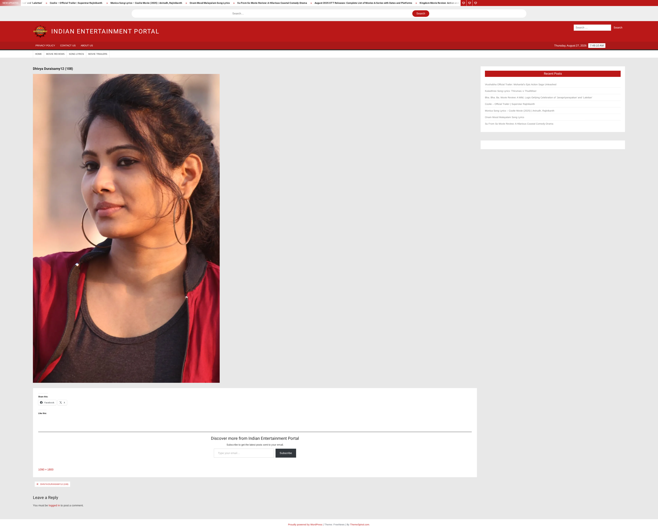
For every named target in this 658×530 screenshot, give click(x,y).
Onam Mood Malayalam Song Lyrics (140, 3)
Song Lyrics (76, 54)
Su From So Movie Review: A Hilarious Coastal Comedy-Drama (202, 3)
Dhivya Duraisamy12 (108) (54, 484)
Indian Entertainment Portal (105, 31)
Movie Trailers (97, 54)
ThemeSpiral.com (359, 524)
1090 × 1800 (45, 469)
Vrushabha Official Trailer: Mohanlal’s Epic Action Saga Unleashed (520, 84)
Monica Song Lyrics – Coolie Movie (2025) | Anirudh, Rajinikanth (77, 3)
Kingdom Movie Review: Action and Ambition (375, 3)
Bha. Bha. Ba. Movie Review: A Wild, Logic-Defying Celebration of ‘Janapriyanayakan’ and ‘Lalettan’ (538, 97)
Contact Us (68, 45)
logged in (54, 505)
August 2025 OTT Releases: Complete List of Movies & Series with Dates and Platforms (294, 3)
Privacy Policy (45, 45)
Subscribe (286, 453)
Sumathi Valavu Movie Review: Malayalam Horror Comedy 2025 (443, 3)
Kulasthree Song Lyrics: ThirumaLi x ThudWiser (511, 91)
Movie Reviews (55, 54)
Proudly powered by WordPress (305, 524)
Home (38, 54)
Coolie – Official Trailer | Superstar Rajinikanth (510, 104)
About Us (87, 45)
